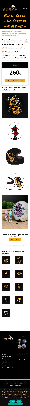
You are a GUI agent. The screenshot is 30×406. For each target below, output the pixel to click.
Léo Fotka (11, 385)
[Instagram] (19, 359)
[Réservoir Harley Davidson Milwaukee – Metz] (19, 346)
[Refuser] (28, 397)
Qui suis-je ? (5, 365)
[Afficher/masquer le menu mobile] (27, 8)
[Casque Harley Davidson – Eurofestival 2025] (23, 346)
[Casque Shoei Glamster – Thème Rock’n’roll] (19, 341)
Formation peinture (4, 361)
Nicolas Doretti (18, 385)
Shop (3, 367)
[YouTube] (24, 359)
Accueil (4, 354)
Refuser (19, 401)
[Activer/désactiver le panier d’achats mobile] (24, 8)
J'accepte (12, 401)
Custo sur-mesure (6, 356)
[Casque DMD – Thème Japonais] (24, 341)
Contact (9, 367)
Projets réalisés (6, 358)
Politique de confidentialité (15, 403)
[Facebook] (22, 359)
